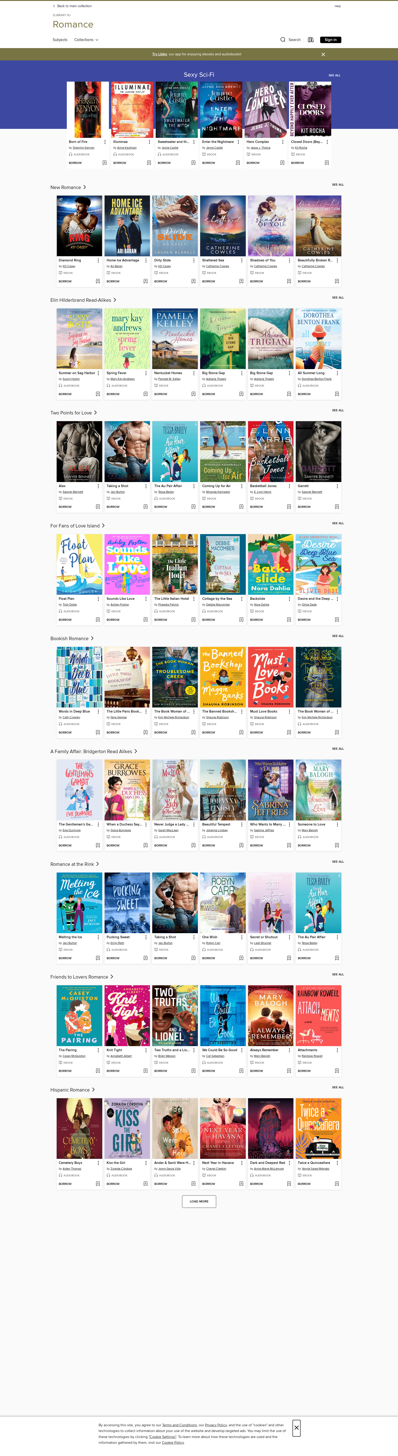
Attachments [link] (307, 1050)
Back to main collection (74, 6)
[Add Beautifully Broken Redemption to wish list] (337, 282)
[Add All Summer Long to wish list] (337, 394)
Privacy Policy (216, 1425)
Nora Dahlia (261, 605)
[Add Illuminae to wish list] (149, 163)
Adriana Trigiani (216, 379)
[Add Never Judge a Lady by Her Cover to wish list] (193, 846)
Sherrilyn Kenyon (83, 148)
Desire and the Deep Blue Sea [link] (316, 599)
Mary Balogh (310, 830)
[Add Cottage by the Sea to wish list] (241, 620)
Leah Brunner (262, 943)
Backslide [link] (257, 599)
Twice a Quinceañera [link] (314, 1163)
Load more (199, 1201)
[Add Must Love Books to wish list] (289, 733)
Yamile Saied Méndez (315, 1169)
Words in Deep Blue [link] (74, 712)
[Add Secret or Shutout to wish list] (289, 959)
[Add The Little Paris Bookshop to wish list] (145, 733)
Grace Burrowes (121, 830)
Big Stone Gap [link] (213, 373)
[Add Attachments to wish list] (337, 1071)
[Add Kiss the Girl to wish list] (145, 1184)
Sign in (331, 39)
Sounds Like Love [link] (121, 599)
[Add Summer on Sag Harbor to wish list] (98, 394)
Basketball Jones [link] (263, 486)
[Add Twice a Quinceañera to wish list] (337, 1184)
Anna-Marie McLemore (269, 1169)
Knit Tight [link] (114, 1050)
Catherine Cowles (217, 266)
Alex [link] (62, 486)
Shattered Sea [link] (213, 260)
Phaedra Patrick (168, 605)
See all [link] (334, 75)
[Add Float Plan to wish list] (98, 620)
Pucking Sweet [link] (118, 937)
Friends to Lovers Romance (79, 977)
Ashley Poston (120, 605)
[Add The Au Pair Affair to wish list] (193, 507)
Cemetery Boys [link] (70, 1163)
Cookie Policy (173, 1442)
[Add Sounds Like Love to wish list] (145, 620)
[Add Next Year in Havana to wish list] (241, 1184)
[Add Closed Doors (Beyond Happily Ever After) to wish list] (327, 163)
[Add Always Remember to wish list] (289, 1071)
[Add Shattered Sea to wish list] (241, 282)
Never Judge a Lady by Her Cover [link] (172, 825)
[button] (290, 40)
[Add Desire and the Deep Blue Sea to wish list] (337, 620)
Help (338, 6)
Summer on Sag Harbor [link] (77, 373)
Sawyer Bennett (73, 492)
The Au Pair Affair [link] (168, 486)
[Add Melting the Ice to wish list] (98, 959)
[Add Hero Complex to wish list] (282, 163)
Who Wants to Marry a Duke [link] (268, 825)
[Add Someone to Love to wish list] (337, 846)
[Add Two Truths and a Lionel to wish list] (193, 1071)
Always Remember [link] (264, 1050)
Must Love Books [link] (263, 712)
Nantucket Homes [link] (168, 373)
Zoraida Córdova (121, 1169)
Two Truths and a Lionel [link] (172, 1050)
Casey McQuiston (74, 1056)
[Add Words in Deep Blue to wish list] (98, 733)
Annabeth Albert (121, 1056)
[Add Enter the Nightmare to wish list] (238, 163)
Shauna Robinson (217, 717)
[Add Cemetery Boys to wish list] (98, 1184)
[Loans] (311, 40)
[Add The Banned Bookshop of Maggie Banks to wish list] (241, 733)
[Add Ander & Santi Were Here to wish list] (193, 1184)
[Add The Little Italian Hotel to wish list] (193, 620)
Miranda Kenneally (218, 492)
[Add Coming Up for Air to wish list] (241, 507)
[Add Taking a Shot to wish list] (145, 507)
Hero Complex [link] (258, 142)
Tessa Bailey (166, 492)
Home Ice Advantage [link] (123, 260)
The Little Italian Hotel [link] (171, 599)
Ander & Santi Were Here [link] (172, 1163)
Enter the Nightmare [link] (218, 142)
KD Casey (69, 266)
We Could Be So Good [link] (219, 1050)
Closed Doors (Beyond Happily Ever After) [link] (308, 142)
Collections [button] (84, 39)
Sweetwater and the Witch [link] (174, 142)
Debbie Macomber (218, 605)
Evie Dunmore (72, 830)
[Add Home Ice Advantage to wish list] (145, 282)
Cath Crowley (71, 717)
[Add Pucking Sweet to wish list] (145, 959)
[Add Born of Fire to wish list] (104, 163)
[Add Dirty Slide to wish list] (193, 282)
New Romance (66, 188)
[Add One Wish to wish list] (241, 959)
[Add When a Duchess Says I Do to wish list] (145, 846)
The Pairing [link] (68, 1050)
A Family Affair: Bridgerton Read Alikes (91, 752)
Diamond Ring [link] (70, 260)
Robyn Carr (213, 943)
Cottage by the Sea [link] (217, 599)
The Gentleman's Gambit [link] (77, 825)
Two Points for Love (71, 413)
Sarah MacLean (168, 830)
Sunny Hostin (71, 379)
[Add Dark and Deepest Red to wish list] (289, 1184)
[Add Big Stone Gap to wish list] (241, 394)
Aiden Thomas (72, 1169)
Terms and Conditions (179, 1425)
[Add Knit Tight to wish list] (145, 1071)
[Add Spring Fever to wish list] (145, 394)
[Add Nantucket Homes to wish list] (193, 394)
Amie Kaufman (127, 148)
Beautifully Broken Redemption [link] (316, 260)
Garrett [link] (303, 486)
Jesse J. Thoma (260, 148)
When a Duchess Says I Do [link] (125, 825)
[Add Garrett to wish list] (337, 507)
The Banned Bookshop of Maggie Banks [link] (220, 712)
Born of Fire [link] (78, 142)
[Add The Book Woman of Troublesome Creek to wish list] (193, 733)
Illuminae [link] (120, 142)
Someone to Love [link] (311, 825)
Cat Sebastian (215, 1056)
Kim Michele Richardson (173, 717)
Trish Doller (70, 605)
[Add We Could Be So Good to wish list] (241, 1071)
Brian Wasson (167, 1056)
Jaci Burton (118, 492)
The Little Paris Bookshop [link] (125, 712)
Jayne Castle (170, 148)
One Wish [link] (209, 937)
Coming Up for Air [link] (216, 486)
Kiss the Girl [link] (116, 1163)
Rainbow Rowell (312, 1056)
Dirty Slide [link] (162, 260)
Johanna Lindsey (217, 830)
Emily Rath (117, 943)
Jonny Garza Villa (169, 1169)
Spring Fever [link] (116, 373)
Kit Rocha (301, 148)
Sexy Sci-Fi (199, 75)
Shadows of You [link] (262, 260)
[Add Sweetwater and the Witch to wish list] (193, 163)
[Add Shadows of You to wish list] (289, 282)
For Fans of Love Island (75, 526)
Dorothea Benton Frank (317, 379)
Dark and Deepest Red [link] (267, 1163)
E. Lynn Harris (262, 492)
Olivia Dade (309, 605)
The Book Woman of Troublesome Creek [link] (172, 712)
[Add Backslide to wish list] (289, 620)
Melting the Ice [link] (70, 937)
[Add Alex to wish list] (98, 507)
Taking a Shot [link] (117, 486)
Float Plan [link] (66, 599)
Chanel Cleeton (216, 1169)
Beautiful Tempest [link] (216, 825)
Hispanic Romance (70, 1090)
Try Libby (159, 54)
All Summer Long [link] (311, 373)
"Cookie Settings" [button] (162, 1437)
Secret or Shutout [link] (264, 937)
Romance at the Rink (72, 864)
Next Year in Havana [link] (218, 1163)
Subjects (60, 39)
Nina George (119, 717)
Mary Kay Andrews (123, 379)
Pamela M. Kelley (169, 379)
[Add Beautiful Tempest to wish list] (241, 846)
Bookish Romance (70, 639)
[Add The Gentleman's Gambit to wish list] (98, 846)
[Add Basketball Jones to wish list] (289, 507)
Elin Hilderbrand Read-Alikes (81, 300)
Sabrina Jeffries (264, 830)
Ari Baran (117, 266)
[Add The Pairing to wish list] (98, 1071)
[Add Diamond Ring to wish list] (98, 282)
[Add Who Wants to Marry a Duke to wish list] (289, 846)
